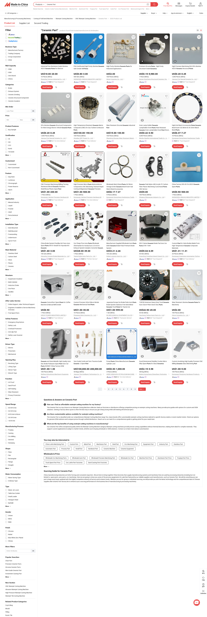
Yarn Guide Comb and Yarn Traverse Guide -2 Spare (88, 362)
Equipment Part (148, 444)
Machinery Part (101, 444)
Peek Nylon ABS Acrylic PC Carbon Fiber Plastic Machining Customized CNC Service (153, 186)
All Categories (11, 13)
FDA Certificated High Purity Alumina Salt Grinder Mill (89, 67)
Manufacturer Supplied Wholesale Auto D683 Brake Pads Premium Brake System (121, 245)
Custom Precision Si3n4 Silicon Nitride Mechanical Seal (86, 303)
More (45, 466)
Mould (7, 608)
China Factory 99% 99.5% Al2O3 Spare (185, 185)
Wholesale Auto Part (79, 458)
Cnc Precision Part (123, 9)
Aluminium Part (83, 9)
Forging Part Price (183, 458)
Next (141, 389)
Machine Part (73, 9)
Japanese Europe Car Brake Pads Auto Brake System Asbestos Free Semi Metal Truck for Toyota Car (121, 304)
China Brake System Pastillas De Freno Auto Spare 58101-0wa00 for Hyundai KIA (55, 245)
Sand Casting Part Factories (97, 462)
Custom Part (74, 444)
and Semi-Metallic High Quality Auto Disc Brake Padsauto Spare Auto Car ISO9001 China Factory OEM (56, 363)
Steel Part (115, 444)
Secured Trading (41, 23)
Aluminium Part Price (165, 458)
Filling (7, 612)
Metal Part (87, 444)
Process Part (65, 449)
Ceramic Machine (109, 449)
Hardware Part (93, 449)
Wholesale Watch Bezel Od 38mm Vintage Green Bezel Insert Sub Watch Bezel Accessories (119, 186)
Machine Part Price (145, 458)
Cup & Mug (9, 605)
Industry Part (163, 444)
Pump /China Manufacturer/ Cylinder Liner (120, 362)
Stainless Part (178, 444)
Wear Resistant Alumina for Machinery (186, 303)
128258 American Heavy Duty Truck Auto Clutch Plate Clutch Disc (154, 303)
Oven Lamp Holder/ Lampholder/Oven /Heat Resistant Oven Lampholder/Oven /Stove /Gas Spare (154, 127)
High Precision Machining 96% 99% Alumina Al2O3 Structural (186, 67)
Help (164, 13)
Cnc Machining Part (131, 444)
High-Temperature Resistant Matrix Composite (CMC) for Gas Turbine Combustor (89, 127)
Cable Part (113, 9)
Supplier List (24, 23)
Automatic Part (50, 449)
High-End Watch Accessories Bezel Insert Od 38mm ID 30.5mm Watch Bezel (186, 127)
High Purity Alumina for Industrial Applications (119, 67)
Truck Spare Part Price (52, 462)
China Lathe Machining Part (54, 444)
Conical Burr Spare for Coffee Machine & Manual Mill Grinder (55, 303)
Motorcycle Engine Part (137, 9)
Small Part (79, 449)
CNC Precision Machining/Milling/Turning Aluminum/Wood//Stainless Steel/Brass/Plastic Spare (54, 186)
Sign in (200, 6)
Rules (201, 13)
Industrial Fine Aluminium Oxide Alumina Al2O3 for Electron (54, 67)
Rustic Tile (8, 615)
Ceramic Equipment (127, 449)
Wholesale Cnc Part (127, 458)
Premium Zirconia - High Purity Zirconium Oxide (151, 67)
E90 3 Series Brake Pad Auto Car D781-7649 (153, 244)
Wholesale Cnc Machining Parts (56, 458)
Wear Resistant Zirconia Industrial (120, 126)
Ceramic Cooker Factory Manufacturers (56, 9)
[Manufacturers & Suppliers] (16, 4)
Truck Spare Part (104, 9)
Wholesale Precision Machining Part (103, 458)
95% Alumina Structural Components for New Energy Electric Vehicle (56, 126)
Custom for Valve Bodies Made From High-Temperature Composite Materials (186, 245)
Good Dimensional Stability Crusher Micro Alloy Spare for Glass (153, 362)
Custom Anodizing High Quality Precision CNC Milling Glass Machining (187, 362)
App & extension (176, 13)
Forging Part (93, 9)
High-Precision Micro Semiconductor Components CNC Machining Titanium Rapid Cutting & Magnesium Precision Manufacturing (88, 186)
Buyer (153, 13)
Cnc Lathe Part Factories (74, 462)
